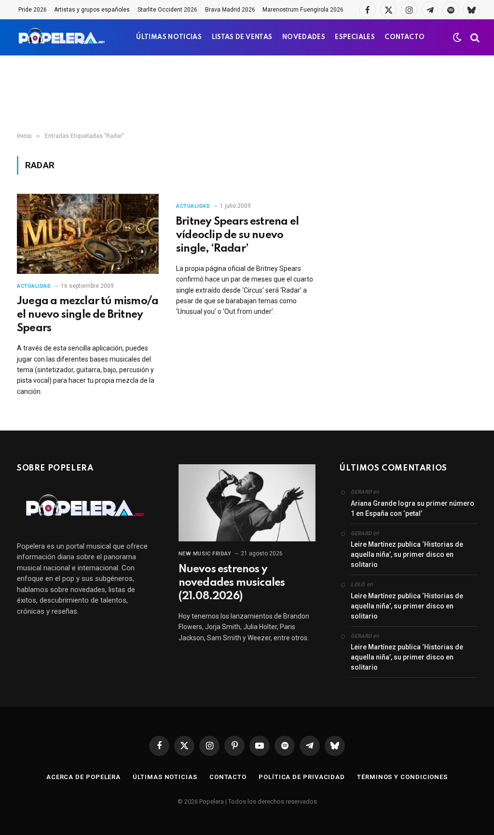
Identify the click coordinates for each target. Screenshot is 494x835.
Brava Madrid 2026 (230, 9)
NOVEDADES (303, 37)
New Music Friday (205, 554)
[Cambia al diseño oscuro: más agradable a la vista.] (457, 37)
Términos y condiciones (402, 777)
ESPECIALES (355, 37)
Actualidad (34, 286)
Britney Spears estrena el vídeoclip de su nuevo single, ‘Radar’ (237, 235)
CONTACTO (404, 37)
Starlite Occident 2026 (167, 9)
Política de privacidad (302, 777)
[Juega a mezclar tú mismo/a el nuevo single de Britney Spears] (88, 233)
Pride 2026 (32, 9)
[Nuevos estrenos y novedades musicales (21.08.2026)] (247, 502)
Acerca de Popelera (83, 777)
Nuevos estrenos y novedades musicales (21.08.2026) (231, 583)
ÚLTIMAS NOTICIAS (169, 37)
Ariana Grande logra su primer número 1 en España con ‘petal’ (412, 508)
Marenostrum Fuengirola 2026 (302, 9)
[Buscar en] (474, 37)
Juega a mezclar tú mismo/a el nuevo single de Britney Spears (87, 315)
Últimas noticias (165, 777)
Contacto (228, 777)
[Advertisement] (247, 94)
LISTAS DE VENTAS (242, 37)
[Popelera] (62, 37)
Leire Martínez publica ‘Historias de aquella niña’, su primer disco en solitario (407, 554)
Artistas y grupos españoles (92, 9)
